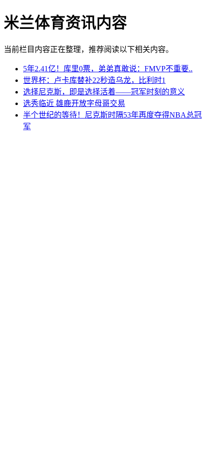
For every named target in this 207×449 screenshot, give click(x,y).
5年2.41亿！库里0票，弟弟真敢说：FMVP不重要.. (108, 69)
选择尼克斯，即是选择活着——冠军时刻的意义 (104, 92)
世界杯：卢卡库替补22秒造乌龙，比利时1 (94, 80)
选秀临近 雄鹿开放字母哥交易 (74, 103)
